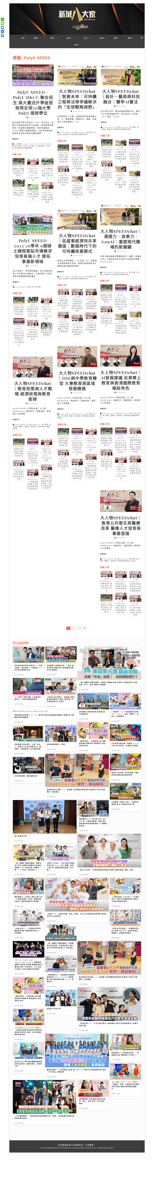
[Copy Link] (2, 36)
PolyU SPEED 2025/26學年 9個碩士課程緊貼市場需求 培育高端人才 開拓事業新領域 (32, 251)
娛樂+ (102, 38)
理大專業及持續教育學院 (24, 148)
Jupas (26, 144)
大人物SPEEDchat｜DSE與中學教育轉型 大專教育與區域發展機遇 (77, 380)
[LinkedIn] (2, 32)
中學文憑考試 (17, 146)
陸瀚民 (27, 426)
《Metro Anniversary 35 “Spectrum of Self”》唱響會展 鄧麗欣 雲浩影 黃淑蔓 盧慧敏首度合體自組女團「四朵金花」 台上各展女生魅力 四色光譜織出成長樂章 (28, 964)
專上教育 (89, 132)
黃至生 (133, 561)
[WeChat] (2, 23)
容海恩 (131, 413)
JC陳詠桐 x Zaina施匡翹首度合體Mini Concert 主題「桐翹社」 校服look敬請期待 (125, 714)
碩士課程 (37, 287)
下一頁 (82, 628)
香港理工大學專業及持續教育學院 (75, 134)
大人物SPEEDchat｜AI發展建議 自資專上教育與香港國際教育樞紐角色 (120, 380)
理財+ (52, 38)
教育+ (69, 38)
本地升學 (30, 287)
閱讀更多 (15, 139)
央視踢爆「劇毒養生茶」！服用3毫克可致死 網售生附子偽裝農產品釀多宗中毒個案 (60, 667)
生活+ (85, 38)
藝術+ (130, 38)
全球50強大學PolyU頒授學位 (34, 146)
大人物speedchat (78, 132)
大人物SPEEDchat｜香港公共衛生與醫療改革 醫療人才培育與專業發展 (120, 525)
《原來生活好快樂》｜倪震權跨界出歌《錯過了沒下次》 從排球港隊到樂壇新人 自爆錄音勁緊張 (125, 930)
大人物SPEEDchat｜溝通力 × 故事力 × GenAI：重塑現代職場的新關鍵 (120, 239)
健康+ (36, 38)
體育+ (116, 38)
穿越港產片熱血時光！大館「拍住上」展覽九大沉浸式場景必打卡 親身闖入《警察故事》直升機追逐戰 (28, 746)
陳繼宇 (112, 415)
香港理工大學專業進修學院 (120, 561)
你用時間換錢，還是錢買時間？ (27, 776)
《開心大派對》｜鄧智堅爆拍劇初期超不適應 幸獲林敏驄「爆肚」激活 (106, 870)
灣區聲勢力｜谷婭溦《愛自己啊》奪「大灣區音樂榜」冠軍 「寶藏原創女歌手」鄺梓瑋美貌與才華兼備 (28, 899)
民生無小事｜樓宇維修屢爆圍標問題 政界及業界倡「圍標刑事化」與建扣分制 (28, 1064)
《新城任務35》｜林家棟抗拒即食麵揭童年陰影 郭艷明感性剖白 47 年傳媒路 (28, 930)
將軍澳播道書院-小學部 (56, 744)
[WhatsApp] (2, 19)
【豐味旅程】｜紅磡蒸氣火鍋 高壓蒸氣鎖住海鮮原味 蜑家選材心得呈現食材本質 (92, 743)
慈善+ (77, 45)
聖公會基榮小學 (21, 836)
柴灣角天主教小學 (54, 1008)
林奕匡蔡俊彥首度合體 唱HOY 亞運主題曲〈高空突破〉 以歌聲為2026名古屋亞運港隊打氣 (28, 667)
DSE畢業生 (18, 144)
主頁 (23, 38)
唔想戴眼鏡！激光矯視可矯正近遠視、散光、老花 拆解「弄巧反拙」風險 (92, 1101)
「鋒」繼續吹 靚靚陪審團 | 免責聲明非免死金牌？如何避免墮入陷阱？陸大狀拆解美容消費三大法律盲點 (61, 945)
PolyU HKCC (34, 144)
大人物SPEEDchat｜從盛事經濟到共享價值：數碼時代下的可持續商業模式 (77, 243)
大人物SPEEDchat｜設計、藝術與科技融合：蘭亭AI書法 (120, 96)
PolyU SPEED (46, 144)
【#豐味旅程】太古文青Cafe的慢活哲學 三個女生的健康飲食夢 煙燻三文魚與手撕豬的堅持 (125, 899)
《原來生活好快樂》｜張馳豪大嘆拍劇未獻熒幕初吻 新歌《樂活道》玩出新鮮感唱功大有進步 (61, 699)
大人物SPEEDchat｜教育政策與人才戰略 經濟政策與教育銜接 (32, 391)
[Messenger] (2, 28)
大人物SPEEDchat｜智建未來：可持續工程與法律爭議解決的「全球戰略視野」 (77, 99)
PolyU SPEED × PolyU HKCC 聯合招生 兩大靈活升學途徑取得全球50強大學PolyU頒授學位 (33, 102)
